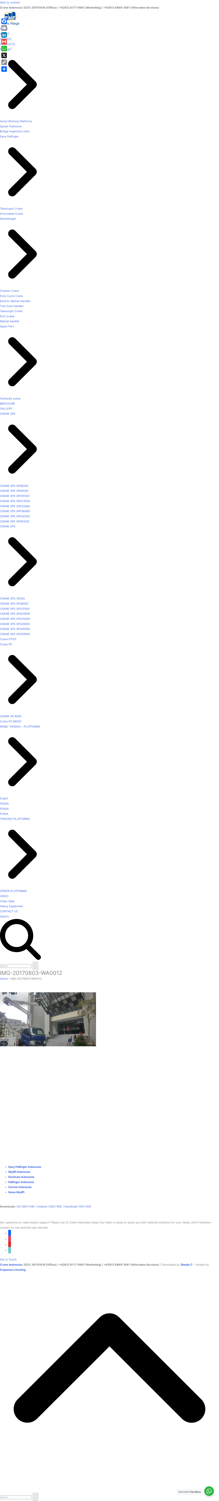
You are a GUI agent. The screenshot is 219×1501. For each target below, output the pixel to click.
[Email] (4, 28)
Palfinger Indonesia (21, 1182)
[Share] (4, 69)
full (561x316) (26, 1206)
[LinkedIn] (4, 34)
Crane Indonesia (11, 1264)
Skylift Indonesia (19, 1171)
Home (4, 978)
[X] (4, 55)
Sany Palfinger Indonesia (24, 1167)
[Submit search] (35, 966)
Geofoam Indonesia (21, 1177)
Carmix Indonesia (19, 1187)
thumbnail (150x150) (78, 1206)
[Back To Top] (109, 1490)
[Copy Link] (4, 62)
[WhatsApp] (4, 48)
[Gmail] (4, 41)
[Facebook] (4, 21)
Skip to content (10, 2)
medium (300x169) (49, 1206)
